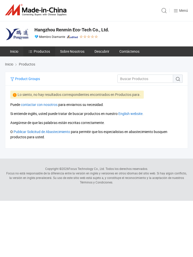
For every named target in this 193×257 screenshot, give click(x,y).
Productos (42, 51)
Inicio (14, 51)
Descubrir (101, 51)
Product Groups (27, 78)
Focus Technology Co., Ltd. (87, 169)
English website (130, 113)
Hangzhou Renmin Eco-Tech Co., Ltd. (71, 29)
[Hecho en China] (36, 10)
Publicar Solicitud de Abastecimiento (42, 131)
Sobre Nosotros (72, 51)
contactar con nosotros (39, 104)
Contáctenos (129, 51)
